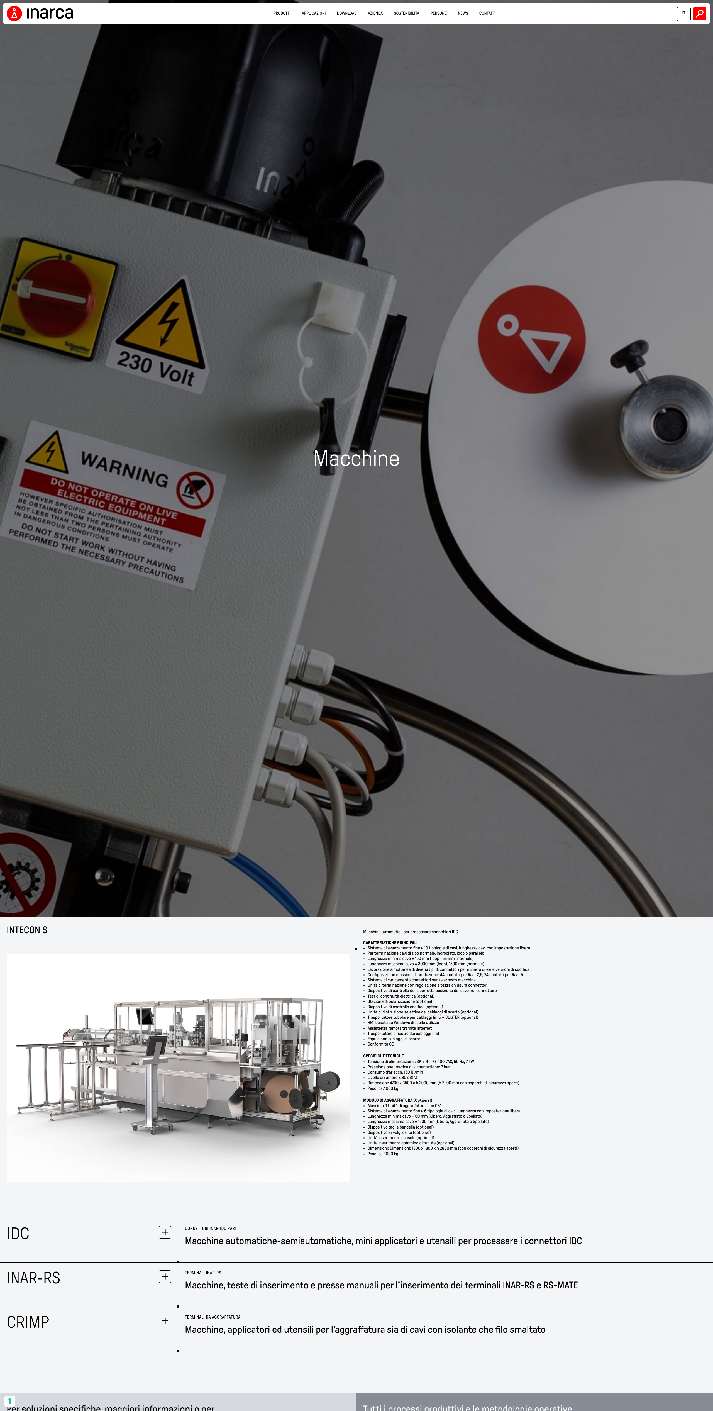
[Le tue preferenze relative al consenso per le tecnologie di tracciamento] (9, 1401)
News (463, 13)
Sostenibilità (406, 13)
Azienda (375, 13)
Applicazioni (314, 13)
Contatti (487, 13)
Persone (439, 13)
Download (347, 13)
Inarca (41, 13)
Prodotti (282, 13)
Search (699, 13)
